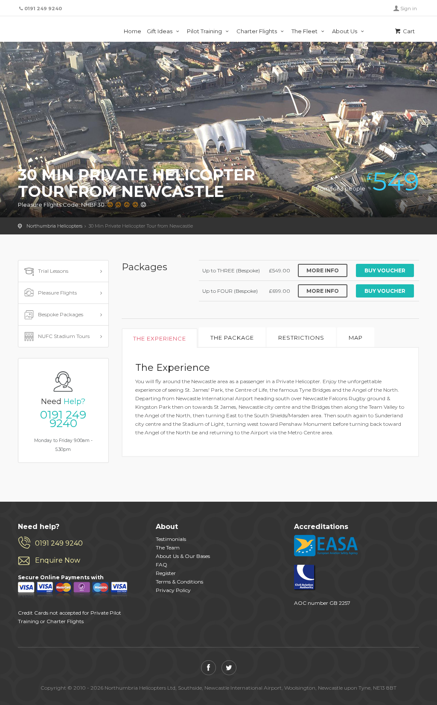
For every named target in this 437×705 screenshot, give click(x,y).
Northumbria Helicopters (63, 30)
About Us (345, 31)
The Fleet (305, 31)
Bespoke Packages (60, 314)
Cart (408, 31)
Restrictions (301, 337)
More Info (322, 270)
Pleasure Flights (57, 292)
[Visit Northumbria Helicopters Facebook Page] (208, 667)
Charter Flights (257, 31)
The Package (232, 337)
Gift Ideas (160, 31)
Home (132, 31)
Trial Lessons (53, 271)
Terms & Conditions (179, 581)
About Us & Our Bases (183, 556)
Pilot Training (205, 31)
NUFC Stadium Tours (64, 336)
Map (356, 337)
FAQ (161, 564)
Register (166, 573)
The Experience (159, 338)
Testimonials (171, 539)
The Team (168, 547)
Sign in (408, 9)
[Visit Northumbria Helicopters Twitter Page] (228, 667)
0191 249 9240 (63, 419)
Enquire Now (57, 560)
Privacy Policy (173, 590)
